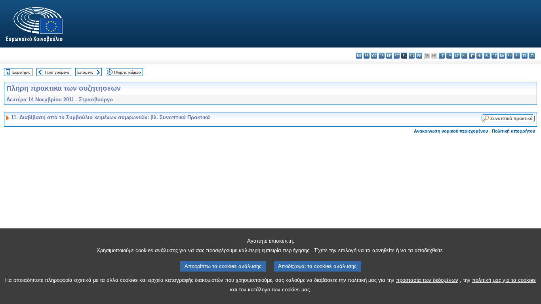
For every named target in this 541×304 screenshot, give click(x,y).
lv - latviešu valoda (449, 56)
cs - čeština (374, 56)
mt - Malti (472, 56)
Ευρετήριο (21, 72)
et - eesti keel (397, 56)
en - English (412, 56)
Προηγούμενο (57, 72)
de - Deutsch (389, 56)
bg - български (359, 56)
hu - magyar (464, 56)
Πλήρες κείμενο (127, 72)
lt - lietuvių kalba (457, 56)
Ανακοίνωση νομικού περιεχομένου (451, 131)
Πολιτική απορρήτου (513, 131)
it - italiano (442, 56)
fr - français (419, 56)
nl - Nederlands (479, 56)
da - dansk (382, 56)
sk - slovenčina (509, 56)
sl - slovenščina (517, 56)
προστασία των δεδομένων (427, 280)
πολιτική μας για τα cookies (504, 280)
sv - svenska (532, 56)
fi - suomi (525, 56)
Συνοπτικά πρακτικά (511, 118)
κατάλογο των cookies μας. (279, 290)
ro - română (502, 56)
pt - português (494, 56)
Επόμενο (85, 72)
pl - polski (487, 56)
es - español (367, 56)
